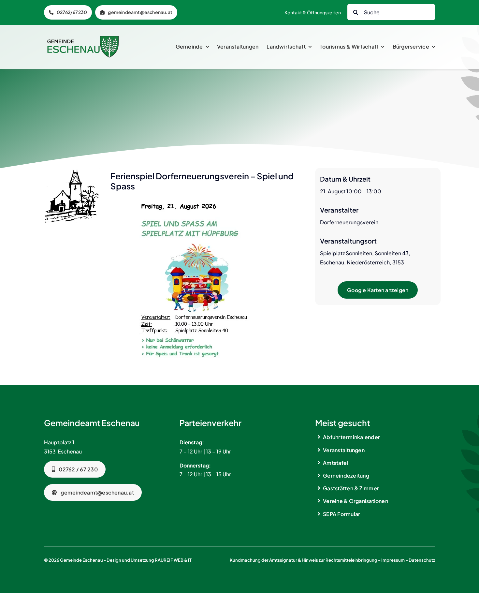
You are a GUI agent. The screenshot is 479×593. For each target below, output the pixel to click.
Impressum (393, 560)
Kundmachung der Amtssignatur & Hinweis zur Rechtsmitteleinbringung (303, 560)
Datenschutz (422, 560)
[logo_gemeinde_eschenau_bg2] (83, 38)
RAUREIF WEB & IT (173, 560)
